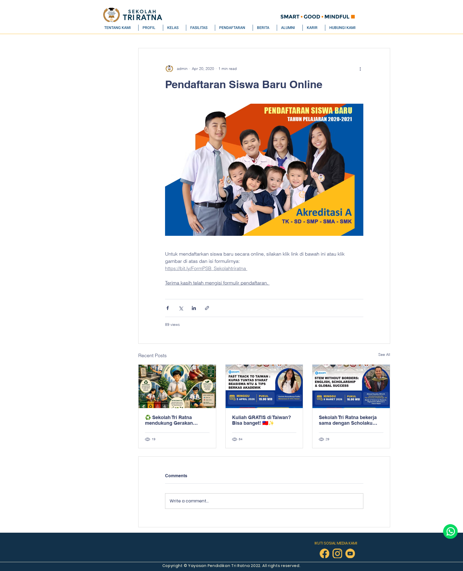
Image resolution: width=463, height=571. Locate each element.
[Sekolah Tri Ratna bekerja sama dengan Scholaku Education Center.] (351, 386)
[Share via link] (207, 308)
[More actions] (360, 68)
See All (384, 354)
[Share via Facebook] (167, 308)
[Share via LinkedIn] (193, 308)
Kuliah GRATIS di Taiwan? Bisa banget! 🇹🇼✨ (261, 420)
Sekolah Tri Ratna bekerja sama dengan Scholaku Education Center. (348, 420)
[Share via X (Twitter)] (180, 308)
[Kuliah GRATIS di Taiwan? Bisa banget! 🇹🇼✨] (264, 386)
